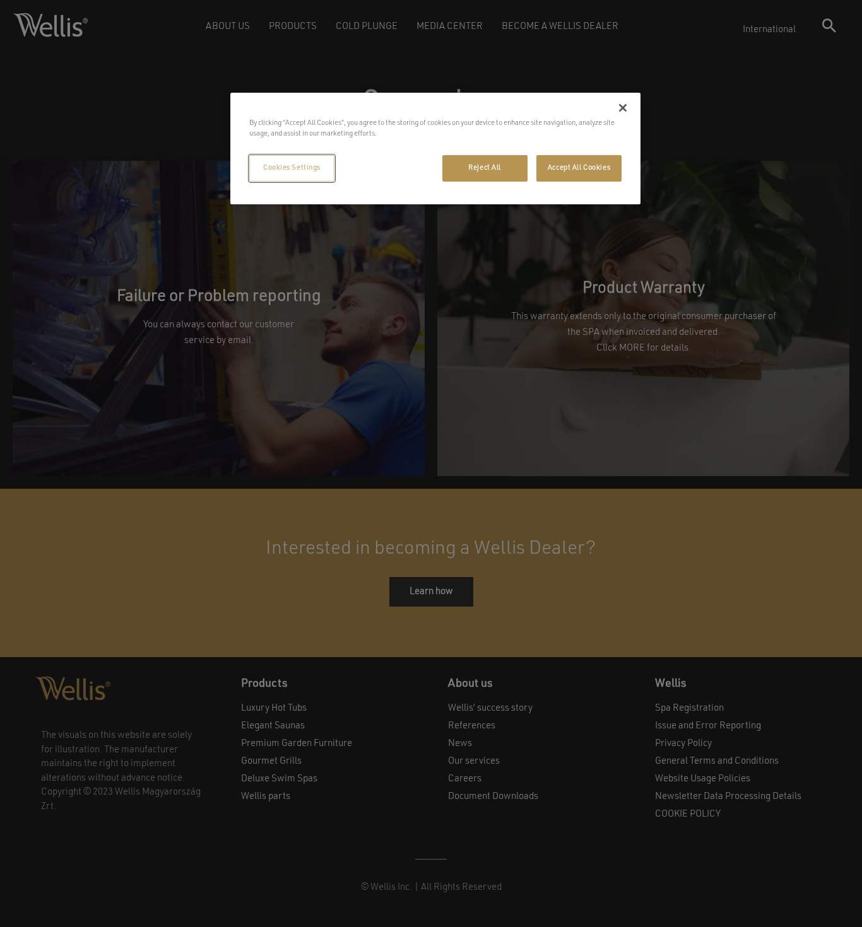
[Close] (623, 108)
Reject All (484, 168)
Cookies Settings (292, 168)
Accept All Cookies (579, 168)
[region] (435, 148)
